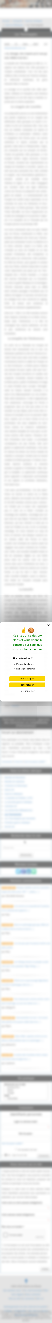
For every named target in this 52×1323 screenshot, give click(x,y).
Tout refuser (27, 684)
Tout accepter (27, 678)
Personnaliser (27, 691)
